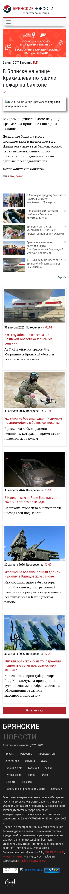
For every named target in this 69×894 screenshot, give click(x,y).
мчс (12, 176)
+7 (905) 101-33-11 (12, 856)
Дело (44, 760)
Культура (33, 767)
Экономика (12, 760)
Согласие (56, 789)
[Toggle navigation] (8, 22)
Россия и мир (13, 767)
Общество (26, 753)
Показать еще (34, 710)
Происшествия (47, 753)
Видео (31, 774)
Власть (9, 753)
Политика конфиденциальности (25, 789)
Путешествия (13, 774)
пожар (19, 176)
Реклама (27, 782)
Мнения (30, 760)
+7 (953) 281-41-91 (54, 852)
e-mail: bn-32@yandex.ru (32, 860)
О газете (10, 782)
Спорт (48, 767)
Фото (45, 774)
